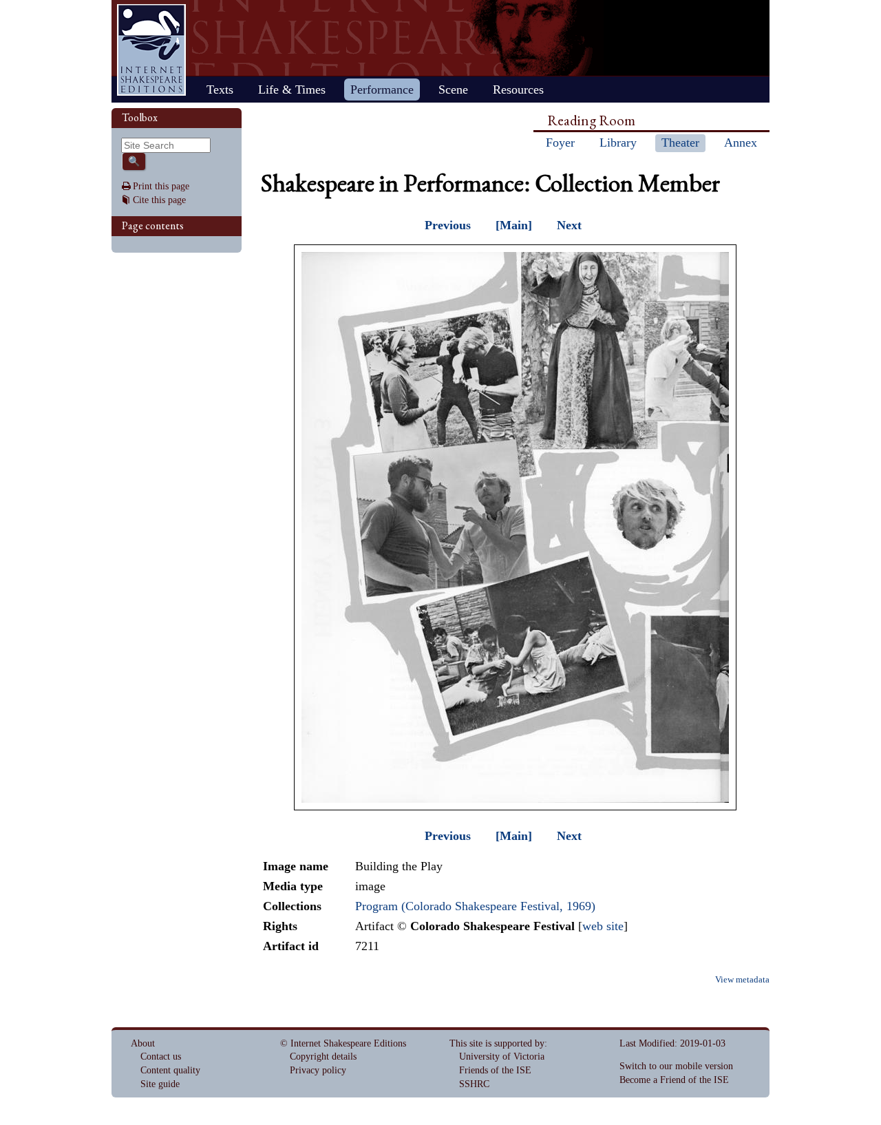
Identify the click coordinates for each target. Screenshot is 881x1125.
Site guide (160, 1084)
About (143, 1043)
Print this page (161, 186)
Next (569, 225)
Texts (219, 89)
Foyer (560, 142)
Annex (740, 142)
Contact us (160, 1056)
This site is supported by (496, 1043)
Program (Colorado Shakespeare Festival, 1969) (475, 906)
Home (151, 50)
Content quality (170, 1070)
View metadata (742, 980)
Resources (518, 89)
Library (618, 142)
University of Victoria (501, 1056)
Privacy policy (318, 1070)
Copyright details (323, 1056)
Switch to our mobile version (676, 1066)
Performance (382, 89)
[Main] (514, 225)
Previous (448, 225)
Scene (453, 89)
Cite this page (159, 200)
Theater (680, 142)
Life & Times (292, 89)
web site (603, 926)
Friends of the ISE (495, 1070)
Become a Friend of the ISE (674, 1080)
